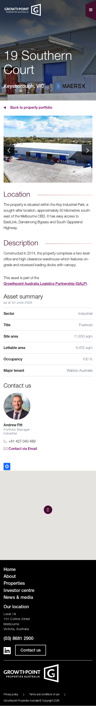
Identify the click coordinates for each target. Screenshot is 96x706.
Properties (14, 584)
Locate (7, 466)
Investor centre (19, 591)
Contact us (31, 651)
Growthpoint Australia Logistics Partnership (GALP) (45, 284)
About (10, 577)
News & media (18, 598)
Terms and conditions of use (44, 694)
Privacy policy (11, 694)
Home (10, 570)
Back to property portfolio (31, 108)
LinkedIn (7, 650)
